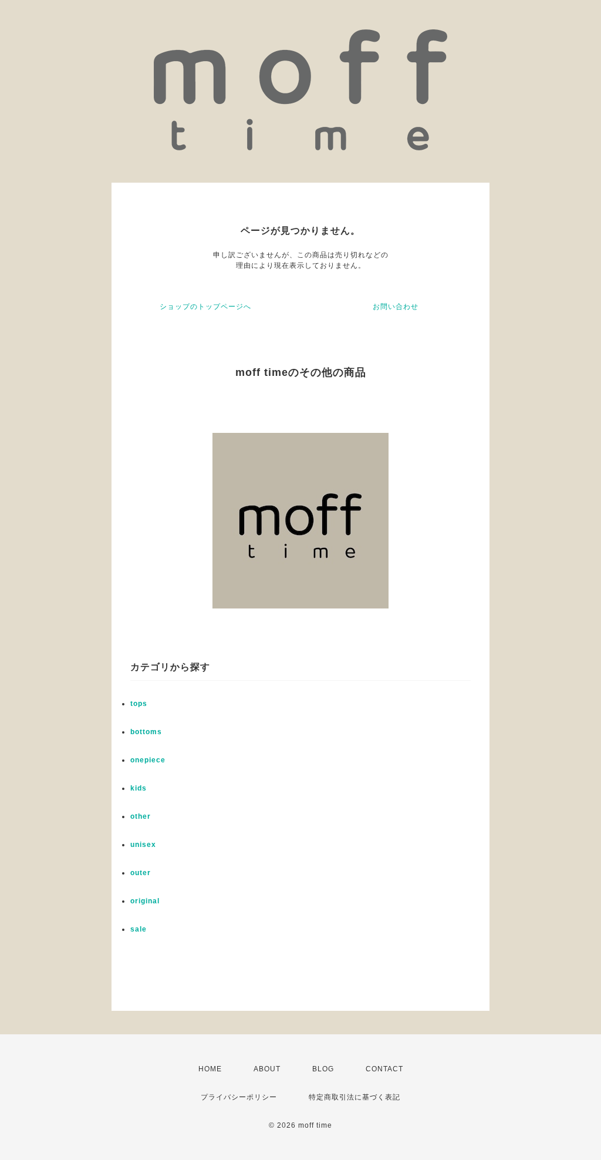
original (145, 901)
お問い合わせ (395, 306)
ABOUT (267, 1069)
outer (140, 873)
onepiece (148, 760)
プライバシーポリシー (239, 1097)
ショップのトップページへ (205, 306)
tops (138, 704)
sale (138, 929)
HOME (210, 1069)
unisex (143, 844)
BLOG (323, 1069)
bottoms (146, 732)
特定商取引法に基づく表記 (354, 1097)
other (140, 816)
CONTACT (384, 1069)
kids (138, 788)
